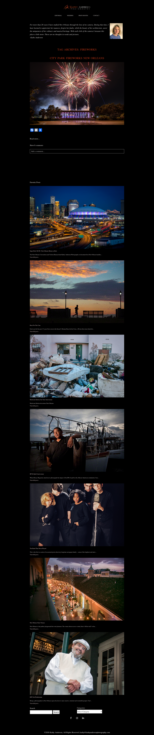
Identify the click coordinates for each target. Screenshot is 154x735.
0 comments (36, 145)
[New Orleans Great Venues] (77, 589)
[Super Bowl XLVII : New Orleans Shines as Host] (77, 217)
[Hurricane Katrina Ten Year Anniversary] (77, 366)
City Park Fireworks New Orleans (77, 58)
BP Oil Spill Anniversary (37, 474)
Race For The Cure (35, 325)
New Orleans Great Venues (37, 623)
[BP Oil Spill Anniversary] (77, 440)
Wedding (70, 15)
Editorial (58, 15)
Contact (96, 15)
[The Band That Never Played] (77, 514)
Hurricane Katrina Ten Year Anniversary (41, 400)
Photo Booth (83, 15)
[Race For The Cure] (77, 291)
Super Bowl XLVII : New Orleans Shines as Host (43, 251)
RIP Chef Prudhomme (36, 697)
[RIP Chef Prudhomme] (77, 663)
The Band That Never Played (38, 548)
